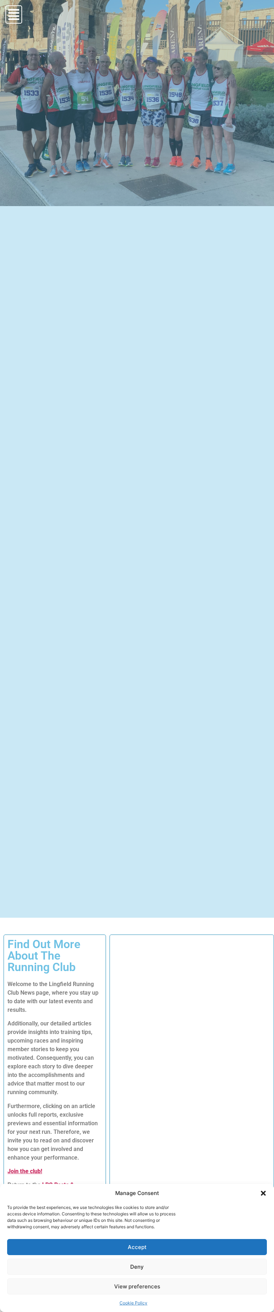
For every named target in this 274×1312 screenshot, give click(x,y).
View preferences (137, 1286)
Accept (137, 1247)
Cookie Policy (133, 1303)
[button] (263, 1193)
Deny (137, 1266)
